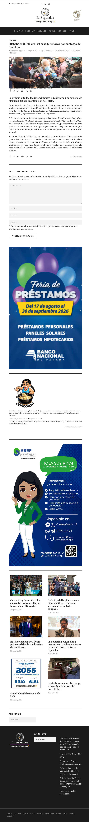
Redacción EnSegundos (17, 51)
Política (18, 31)
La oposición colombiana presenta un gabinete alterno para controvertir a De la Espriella (64, 646)
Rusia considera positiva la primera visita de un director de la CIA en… (26, 644)
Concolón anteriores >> (73, 427)
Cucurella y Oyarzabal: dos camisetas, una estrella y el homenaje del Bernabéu (25, 603)
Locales (42, 31)
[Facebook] (42, 4)
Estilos (65, 814)
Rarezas (71, 814)
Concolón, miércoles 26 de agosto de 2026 (25, 419)
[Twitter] (45, 4)
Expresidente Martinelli (62, 51)
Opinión (58, 814)
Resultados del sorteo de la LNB (25, 695)
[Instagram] (49, 4)
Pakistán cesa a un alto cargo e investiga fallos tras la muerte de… (64, 686)
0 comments (77, 156)
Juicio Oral (76, 51)
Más (72, 31)
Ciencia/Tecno (49, 814)
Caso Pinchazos (46, 51)
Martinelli (13, 53)
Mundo (52, 31)
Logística (10, 816)
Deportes (63, 31)
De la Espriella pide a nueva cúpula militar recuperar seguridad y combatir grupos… (63, 604)
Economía (30, 31)
